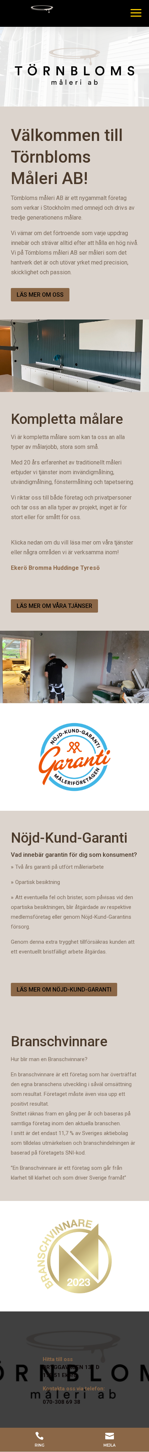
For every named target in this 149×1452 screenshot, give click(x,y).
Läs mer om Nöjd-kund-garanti (64, 989)
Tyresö (90, 567)
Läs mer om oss (40, 294)
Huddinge (66, 567)
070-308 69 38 (61, 1402)
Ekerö (19, 567)
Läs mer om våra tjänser (54, 605)
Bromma (40, 567)
